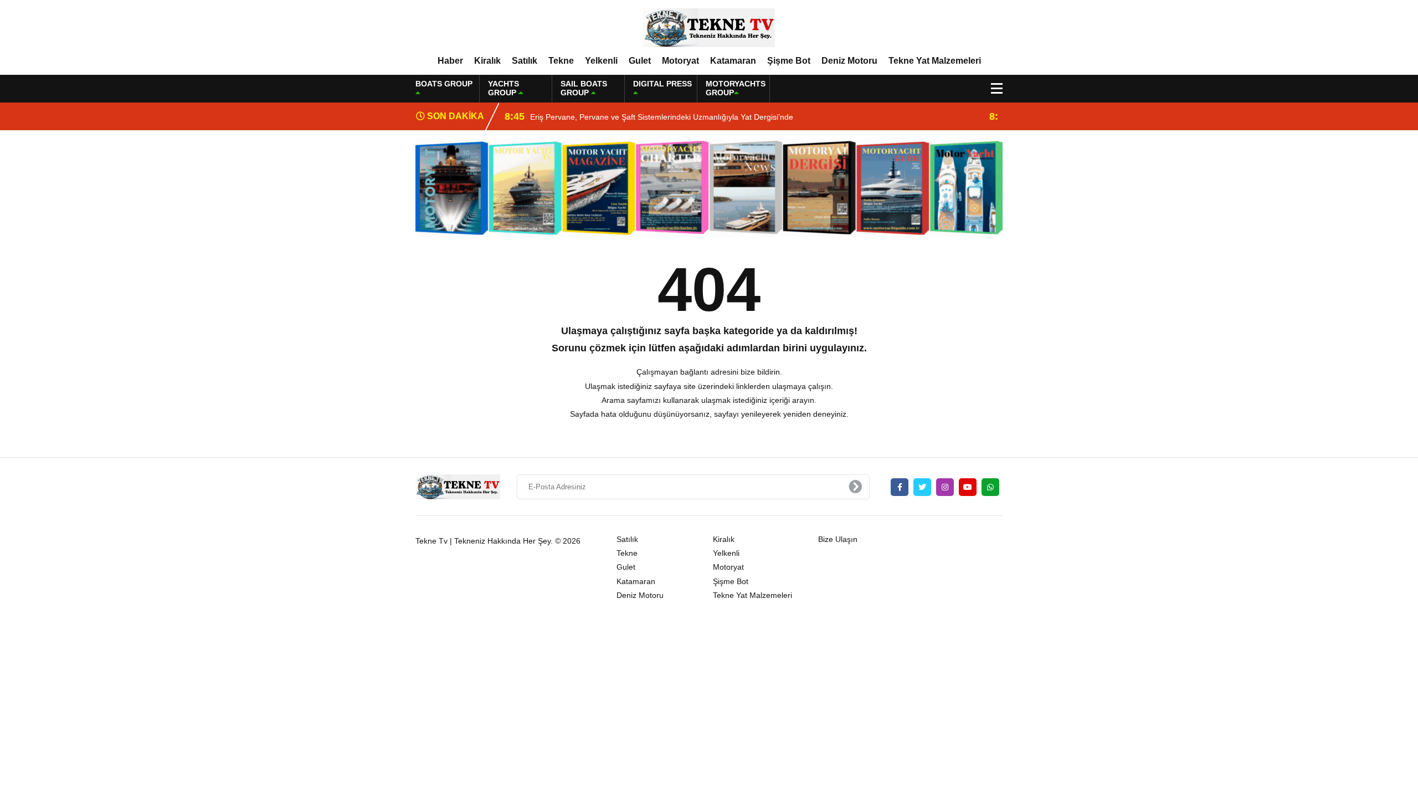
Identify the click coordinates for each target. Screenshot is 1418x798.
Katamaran (733, 60)
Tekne (561, 60)
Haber (450, 60)
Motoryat (680, 60)
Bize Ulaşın (837, 539)
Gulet (640, 60)
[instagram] (945, 487)
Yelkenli (601, 60)
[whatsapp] (990, 487)
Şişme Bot (788, 60)
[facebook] (899, 487)
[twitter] (922, 487)
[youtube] (968, 487)
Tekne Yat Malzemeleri (934, 60)
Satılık (524, 60)
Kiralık (487, 60)
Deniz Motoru (849, 60)
